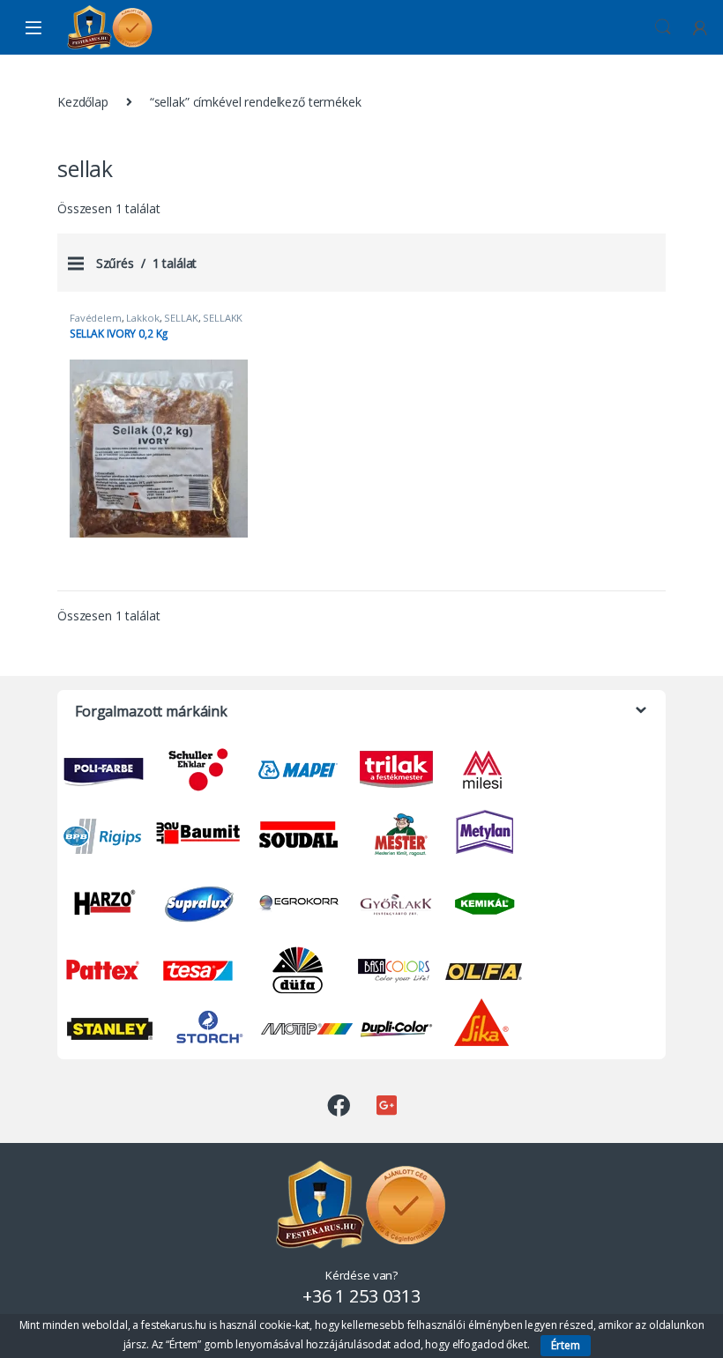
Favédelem (96, 317)
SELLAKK (222, 317)
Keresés (663, 27)
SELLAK (181, 317)
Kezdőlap (82, 101)
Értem (565, 1345)
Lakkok (142, 317)
